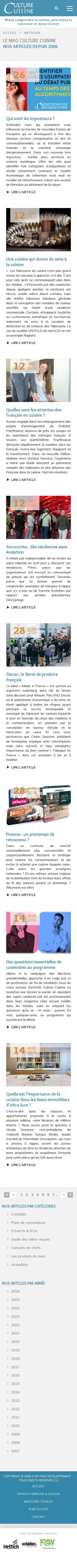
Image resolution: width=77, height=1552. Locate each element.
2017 (15, 1367)
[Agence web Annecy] (56, 1480)
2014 (15, 1392)
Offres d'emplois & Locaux (38, 1494)
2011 (15, 1417)
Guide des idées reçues (30, 1239)
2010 (15, 1425)
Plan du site (38, 1509)
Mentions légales (38, 1501)
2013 (15, 1400)
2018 (15, 1358)
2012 (15, 1409)
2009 (15, 1434)
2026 (15, 1291)
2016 (15, 1375)
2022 (15, 1325)
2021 (15, 1333)
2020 (15, 1341)
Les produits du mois (28, 1256)
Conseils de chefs (26, 1248)
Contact (38, 1517)
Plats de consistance (28, 1222)
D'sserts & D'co (24, 1231)
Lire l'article (23, 192)
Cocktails (18, 1214)
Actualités (19, 1264)
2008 (15, 1442)
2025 (15, 1299)
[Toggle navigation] (70, 8)
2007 (15, 1451)
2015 (15, 1383)
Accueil (38, 1486)
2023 (15, 1316)
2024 (15, 1308)
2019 (15, 1350)
